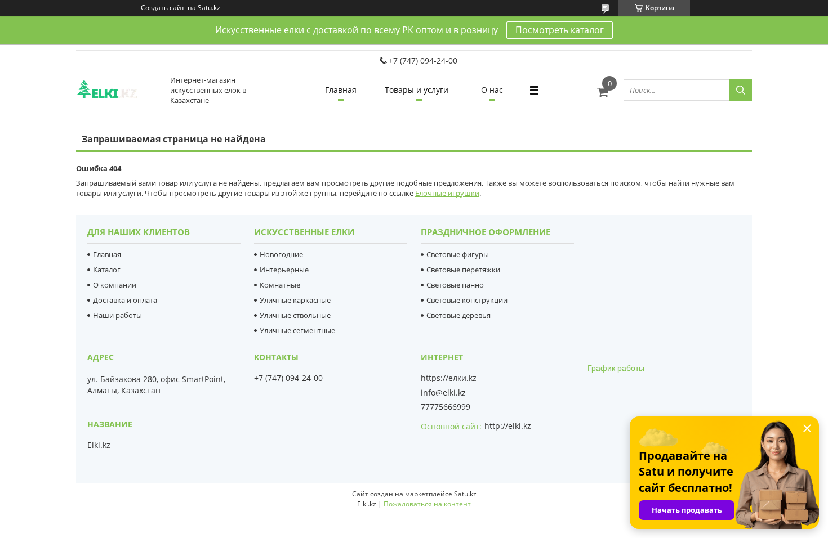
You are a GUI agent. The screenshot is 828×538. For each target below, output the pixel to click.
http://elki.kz (507, 425)
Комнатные (280, 285)
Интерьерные (284, 269)
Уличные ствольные (295, 315)
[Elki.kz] (118, 90)
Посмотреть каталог (559, 30)
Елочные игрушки (447, 193)
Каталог (107, 269)
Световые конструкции (467, 300)
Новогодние (281, 254)
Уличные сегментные (297, 330)
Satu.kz (465, 494)
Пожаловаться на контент (427, 504)
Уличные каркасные (295, 300)
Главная (341, 89)
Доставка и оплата (125, 300)
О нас (492, 89)
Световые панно (455, 285)
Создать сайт (163, 8)
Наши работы (117, 315)
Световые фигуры (457, 254)
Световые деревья (458, 315)
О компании (114, 285)
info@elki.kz (443, 392)
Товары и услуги (416, 89)
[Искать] (740, 90)
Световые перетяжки (463, 269)
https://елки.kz (449, 378)
